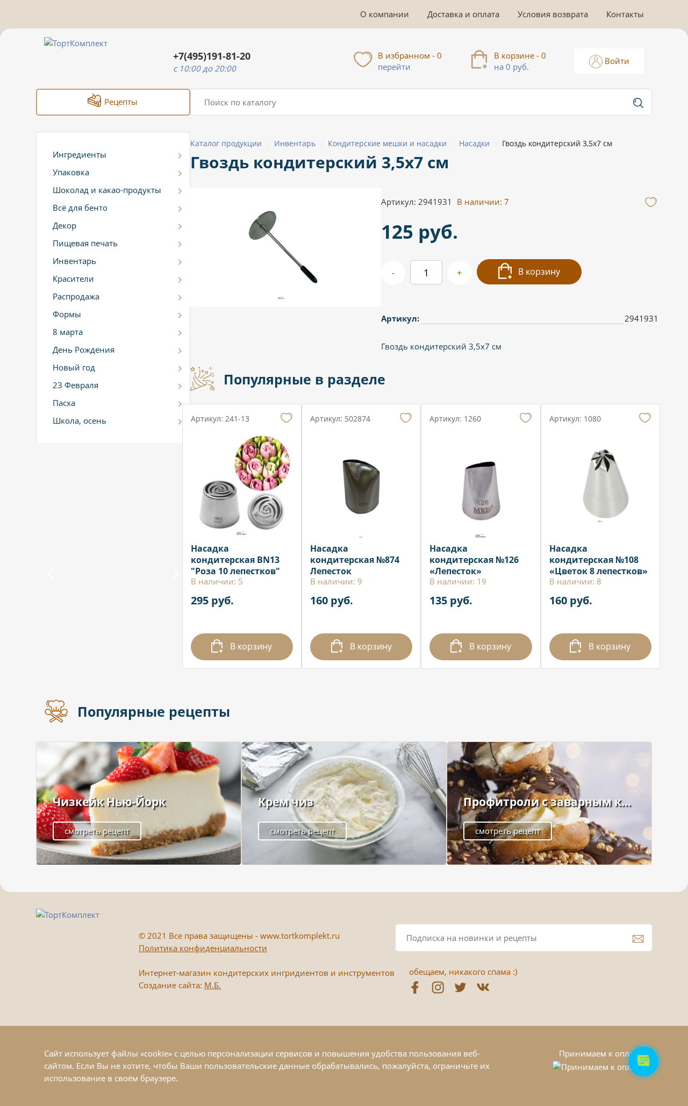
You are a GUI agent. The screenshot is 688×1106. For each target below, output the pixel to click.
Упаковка (71, 172)
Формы (67, 314)
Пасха (64, 402)
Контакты (625, 14)
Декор (64, 225)
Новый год (74, 367)
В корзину (538, 271)
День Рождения (83, 349)
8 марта (68, 331)
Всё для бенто (80, 207)
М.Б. (212, 985)
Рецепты (120, 101)
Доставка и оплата (463, 14)
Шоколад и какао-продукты (107, 189)
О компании (384, 14)
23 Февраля (75, 385)
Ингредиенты (79, 154)
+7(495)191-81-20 (211, 56)
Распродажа (76, 296)
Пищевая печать (85, 243)
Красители (73, 278)
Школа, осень (79, 420)
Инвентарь (74, 260)
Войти (616, 60)
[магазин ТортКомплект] (87, 56)
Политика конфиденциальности (203, 948)
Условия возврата (553, 14)
